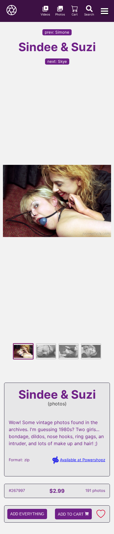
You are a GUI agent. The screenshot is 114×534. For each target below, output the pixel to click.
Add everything (27, 514)
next (57, 61)
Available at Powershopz (82, 459)
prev (57, 32)
